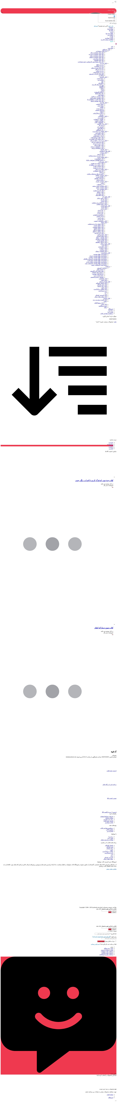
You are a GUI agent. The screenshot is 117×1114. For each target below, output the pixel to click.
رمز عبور (113, 936)
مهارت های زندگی (108, 859)
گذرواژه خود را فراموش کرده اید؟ (101, 936)
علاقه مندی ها (109, 33)
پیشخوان (111, 27)
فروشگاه (110, 1097)
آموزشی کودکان (108, 857)
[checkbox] (107, 16)
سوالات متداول (109, 818)
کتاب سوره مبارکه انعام (104, 628)
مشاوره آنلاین (109, 829)
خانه (115, 322)
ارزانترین (111, 447)
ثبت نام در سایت (95, 944)
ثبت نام (96, 26)
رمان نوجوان (109, 848)
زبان (111, 856)
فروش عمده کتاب (108, 821)
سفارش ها (110, 29)
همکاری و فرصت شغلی (107, 840)
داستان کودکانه (109, 845)
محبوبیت (111, 442)
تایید (110, 912)
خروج (111, 41)
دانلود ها (111, 30)
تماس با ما (110, 838)
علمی (111, 850)
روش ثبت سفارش (108, 819)
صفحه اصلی (110, 1094)
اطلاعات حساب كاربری (107, 39)
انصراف (114, 912)
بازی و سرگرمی (108, 853)
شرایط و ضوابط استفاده (106, 816)
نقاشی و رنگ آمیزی (107, 851)
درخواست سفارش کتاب (106, 828)
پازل (112, 854)
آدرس (111, 32)
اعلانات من (110, 35)
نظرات (111, 36)
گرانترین (111, 448)
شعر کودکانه (109, 847)
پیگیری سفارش (109, 38)
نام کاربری (113, 933)
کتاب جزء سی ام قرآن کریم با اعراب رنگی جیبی (94, 480)
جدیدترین (110, 445)
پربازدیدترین (110, 444)
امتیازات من (110, 831)
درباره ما (111, 836)
